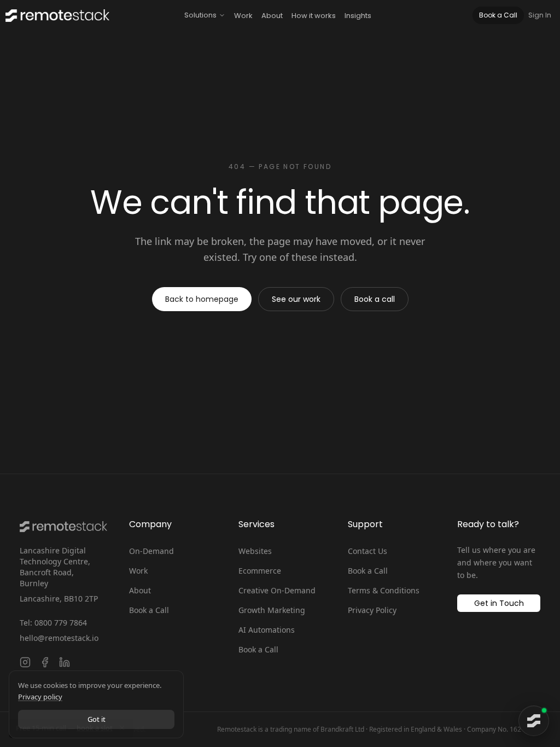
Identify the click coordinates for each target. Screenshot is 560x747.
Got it (97, 719)
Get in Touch (499, 603)
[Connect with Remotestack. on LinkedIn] (64, 662)
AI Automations (266, 630)
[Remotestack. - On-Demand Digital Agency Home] (54, 15)
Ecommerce (259, 570)
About (272, 15)
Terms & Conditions (383, 590)
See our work (296, 299)
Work (243, 15)
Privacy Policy (372, 610)
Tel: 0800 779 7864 (53, 622)
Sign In (539, 15)
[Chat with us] (533, 720)
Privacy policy (40, 697)
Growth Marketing (271, 610)
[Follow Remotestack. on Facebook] (44, 662)
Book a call (374, 299)
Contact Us (367, 551)
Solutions (200, 15)
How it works (313, 15)
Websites (255, 551)
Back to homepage (201, 299)
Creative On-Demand (277, 590)
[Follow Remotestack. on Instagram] (25, 662)
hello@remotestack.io (59, 638)
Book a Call (498, 15)
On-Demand (151, 551)
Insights (358, 15)
